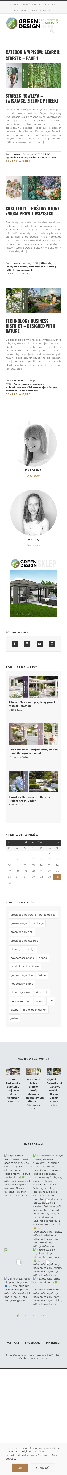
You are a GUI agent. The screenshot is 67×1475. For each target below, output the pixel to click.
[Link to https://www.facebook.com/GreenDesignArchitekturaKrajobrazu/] (15, 644)
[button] (33, 476)
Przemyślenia (37, 266)
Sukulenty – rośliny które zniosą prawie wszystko (33, 211)
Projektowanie (22, 384)
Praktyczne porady (17, 266)
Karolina (18, 380)
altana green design (23, 949)
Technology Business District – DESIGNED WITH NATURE (30, 325)
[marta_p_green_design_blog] (33, 490)
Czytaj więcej (18, 160)
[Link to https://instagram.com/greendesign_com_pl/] (27, 644)
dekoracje (42, 992)
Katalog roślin (27, 157)
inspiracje (38, 923)
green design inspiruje (24, 940)
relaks (39, 1000)
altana (43, 957)
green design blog (22, 975)
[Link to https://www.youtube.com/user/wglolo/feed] (40, 644)
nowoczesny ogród (22, 983)
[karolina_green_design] (33, 421)
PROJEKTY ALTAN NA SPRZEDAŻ (33, 10)
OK (20, 1467)
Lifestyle (46, 263)
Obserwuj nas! (35, 1315)
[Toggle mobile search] (52, 31)
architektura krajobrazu (25, 966)
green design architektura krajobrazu (33, 914)
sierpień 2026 (33, 842)
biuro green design (35, 1009)
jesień (14, 1018)
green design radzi (22, 931)
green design (19, 923)
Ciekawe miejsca (37, 387)
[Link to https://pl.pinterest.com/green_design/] (52, 644)
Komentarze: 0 (47, 157)
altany (14, 1009)
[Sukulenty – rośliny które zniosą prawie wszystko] (33, 188)
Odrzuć (42, 1467)
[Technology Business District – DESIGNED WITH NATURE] (33, 300)
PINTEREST (53, 1342)
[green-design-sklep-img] (33, 560)
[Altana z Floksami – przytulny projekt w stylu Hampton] (33, 687)
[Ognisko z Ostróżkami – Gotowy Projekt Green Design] (33, 781)
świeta (42, 975)
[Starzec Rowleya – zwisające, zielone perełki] (33, 75)
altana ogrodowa (21, 992)
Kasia (16, 154)
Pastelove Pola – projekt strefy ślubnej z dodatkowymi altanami (35, 1090)
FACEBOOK (32, 1342)
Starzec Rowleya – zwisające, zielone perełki (32, 98)
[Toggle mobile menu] (59, 31)
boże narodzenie (21, 1000)
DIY (50, 1000)
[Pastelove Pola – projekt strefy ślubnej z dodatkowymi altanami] (33, 734)
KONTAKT (13, 1342)
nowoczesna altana (22, 957)
